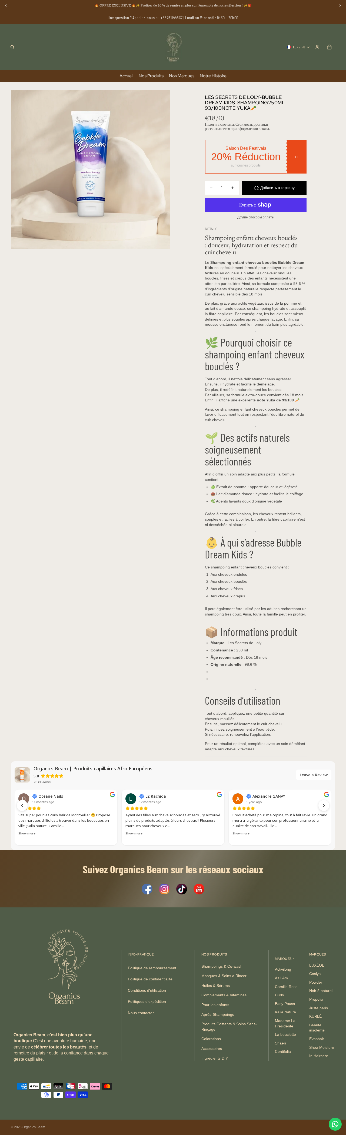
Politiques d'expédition (147, 1001)
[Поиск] (12, 47)
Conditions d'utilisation (147, 990)
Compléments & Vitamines (224, 995)
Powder (315, 982)
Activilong (283, 969)
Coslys (315, 973)
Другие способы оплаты (255, 217)
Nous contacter (141, 1013)
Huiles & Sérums (215, 985)
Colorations (211, 1039)
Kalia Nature (285, 1012)
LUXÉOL (316, 965)
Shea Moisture (321, 1047)
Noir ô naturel (320, 990)
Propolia (316, 999)
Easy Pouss (285, 1003)
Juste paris (318, 1008)
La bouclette (285, 1034)
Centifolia (283, 1051)
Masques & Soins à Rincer (224, 976)
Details (211, 229)
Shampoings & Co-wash (221, 966)
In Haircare (318, 1056)
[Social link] (147, 889)
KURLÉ (315, 1016)
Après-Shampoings (217, 1014)
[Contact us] (335, 1124)
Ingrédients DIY (214, 1058)
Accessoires (211, 1048)
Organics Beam (33, 1127)
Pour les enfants (215, 1005)
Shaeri (280, 1043)
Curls (279, 995)
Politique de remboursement (152, 968)
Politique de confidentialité (150, 979)
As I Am (281, 978)
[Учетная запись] (317, 47)
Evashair (316, 1039)
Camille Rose (286, 986)
